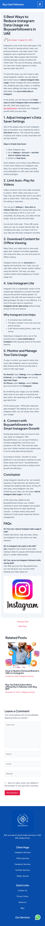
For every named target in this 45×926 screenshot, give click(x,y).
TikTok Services (22, 858)
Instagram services (26, 676)
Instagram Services (22, 852)
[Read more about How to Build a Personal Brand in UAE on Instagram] (22, 655)
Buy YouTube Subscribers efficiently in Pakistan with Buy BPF (21, 686)
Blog (22, 908)
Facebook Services (22, 864)
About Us (22, 902)
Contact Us (22, 890)
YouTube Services (22, 870)
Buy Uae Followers (13, 4)
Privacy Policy (22, 896)
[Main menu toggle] (39, 4)
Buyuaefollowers (10, 108)
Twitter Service (22, 876)
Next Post (23, 626)
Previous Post (22, 622)
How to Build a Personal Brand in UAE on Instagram (22, 671)
